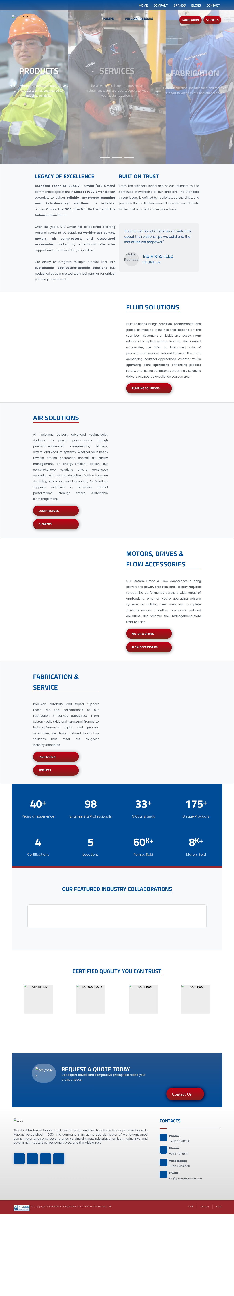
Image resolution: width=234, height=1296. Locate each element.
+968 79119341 (178, 1154)
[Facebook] (32, 1158)
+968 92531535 (179, 1166)
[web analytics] (22, 1208)
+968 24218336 (179, 1141)
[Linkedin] (19, 1158)
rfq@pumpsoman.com (185, 1178)
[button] (29, 916)
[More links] (167, 20)
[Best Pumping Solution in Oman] (44, 19)
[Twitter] (58, 1158)
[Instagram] (45, 1158)
